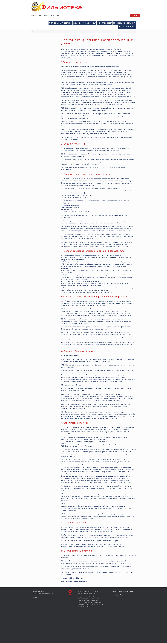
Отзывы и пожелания (125, 23)
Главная (55, 23)
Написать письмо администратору (123, 591)
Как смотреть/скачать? (85, 23)
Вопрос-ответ (105, 23)
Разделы (66, 23)
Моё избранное (128, 27)
